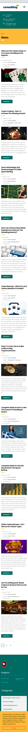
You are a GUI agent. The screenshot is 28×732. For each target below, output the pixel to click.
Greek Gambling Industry (10, 705)
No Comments (6, 66)
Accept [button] (14, 728)
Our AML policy (4, 678)
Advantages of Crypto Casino (11, 698)
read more (6, 101)
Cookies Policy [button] (11, 724)
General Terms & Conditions (20, 679)
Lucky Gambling (7, 709)
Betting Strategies (8, 701)
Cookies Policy (5, 682)
